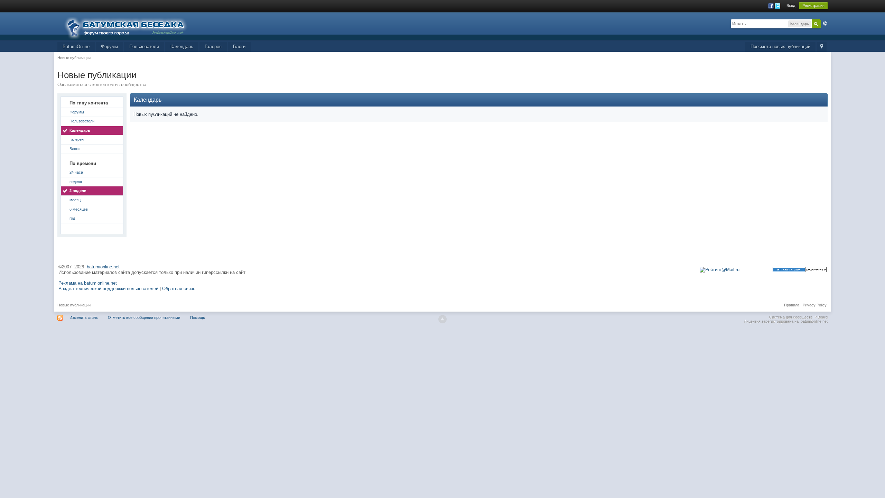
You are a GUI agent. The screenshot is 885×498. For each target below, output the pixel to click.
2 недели (77, 190)
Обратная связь (178, 288)
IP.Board (820, 317)
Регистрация (813, 5)
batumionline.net (103, 266)
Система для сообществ (790, 317)
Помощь (197, 317)
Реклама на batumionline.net (87, 283)
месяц (75, 200)
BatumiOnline (76, 46)
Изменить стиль (83, 317)
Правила (791, 305)
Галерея (213, 46)
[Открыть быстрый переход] (822, 47)
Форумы (109, 46)
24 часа (76, 172)
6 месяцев (78, 209)
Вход (790, 5)
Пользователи (144, 46)
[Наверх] (442, 319)
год (72, 218)
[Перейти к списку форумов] (130, 25)
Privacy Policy (815, 305)
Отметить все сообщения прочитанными (144, 317)
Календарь (181, 46)
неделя (75, 181)
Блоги (239, 46)
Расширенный (825, 23)
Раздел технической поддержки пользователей (108, 288)
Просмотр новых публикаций (780, 46)
